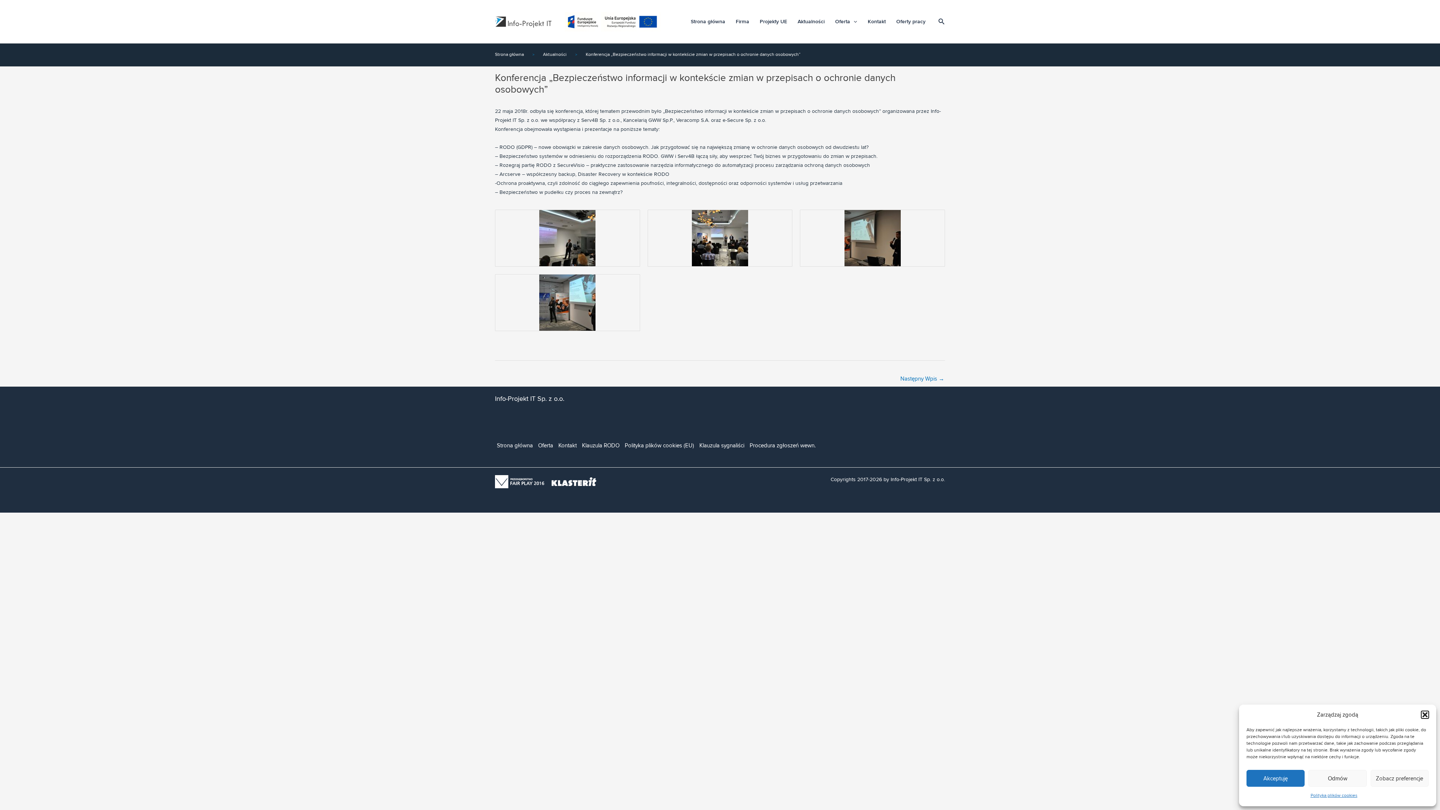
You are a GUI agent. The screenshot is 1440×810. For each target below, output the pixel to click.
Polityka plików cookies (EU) (659, 445)
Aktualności (811, 21)
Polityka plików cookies (1334, 795)
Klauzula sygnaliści (721, 445)
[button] (1425, 714)
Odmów (1337, 778)
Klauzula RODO (601, 445)
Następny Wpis (922, 378)
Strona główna (708, 21)
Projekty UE (773, 21)
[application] (853, 21)
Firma (742, 21)
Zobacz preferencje (1399, 778)
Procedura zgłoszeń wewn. (783, 445)
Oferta (842, 21)
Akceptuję (1275, 778)
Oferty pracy (911, 21)
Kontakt (877, 21)
